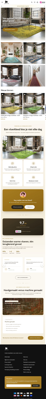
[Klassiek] (12, 75)
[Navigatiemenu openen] (2, 2)
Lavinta (15, 398)
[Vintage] (12, 53)
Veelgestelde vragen (27, 367)
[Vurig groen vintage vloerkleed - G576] (34, 103)
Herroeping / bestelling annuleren (12, 369)
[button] (31, 2)
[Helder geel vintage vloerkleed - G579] (11, 103)
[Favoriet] (2, 94)
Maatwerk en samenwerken (29, 362)
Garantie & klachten (9, 367)
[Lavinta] (6, 2)
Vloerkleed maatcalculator (28, 364)
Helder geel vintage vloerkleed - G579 (10, 115)
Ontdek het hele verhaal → (35, 337)
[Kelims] (34, 53)
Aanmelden (35, 385)
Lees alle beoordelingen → (23, 277)
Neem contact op (27, 372)
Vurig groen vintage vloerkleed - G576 (32, 115)
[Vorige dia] (1, 6)
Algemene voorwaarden (10, 359)
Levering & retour (8, 364)
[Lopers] (34, 75)
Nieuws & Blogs (26, 369)
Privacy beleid (8, 362)
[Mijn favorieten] (35, 2)
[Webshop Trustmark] (42, 2)
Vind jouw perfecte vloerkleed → (10, 29)
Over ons (25, 359)
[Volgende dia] (44, 6)
